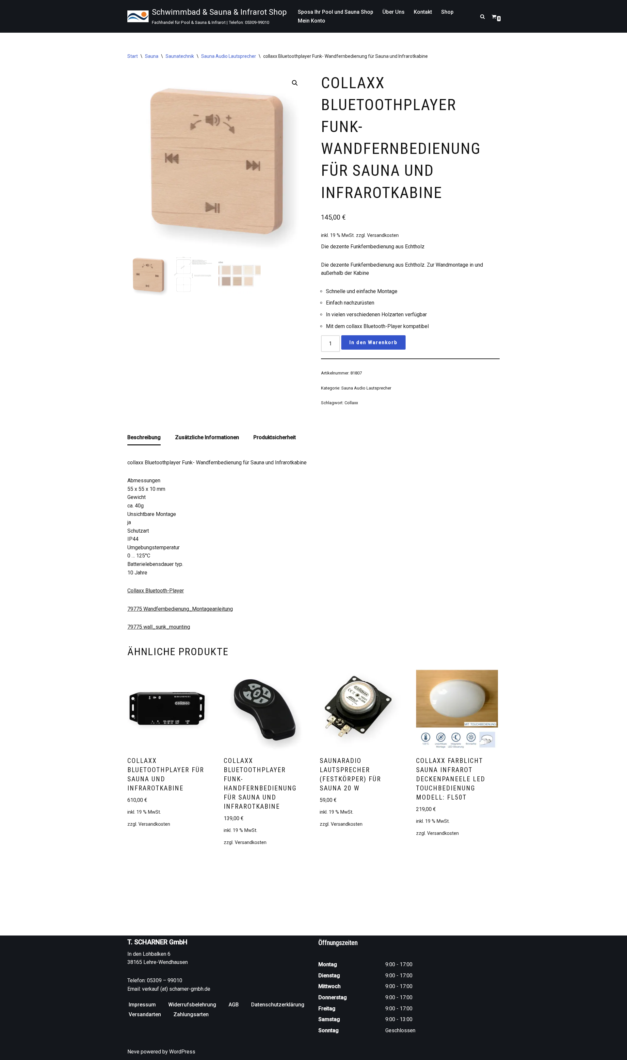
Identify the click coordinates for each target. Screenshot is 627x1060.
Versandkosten (383, 235)
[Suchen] (482, 16)
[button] (295, 83)
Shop (447, 12)
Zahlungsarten (191, 1014)
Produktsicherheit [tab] (274, 437)
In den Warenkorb (373, 342)
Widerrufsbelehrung (192, 1005)
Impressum (142, 1005)
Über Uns (393, 12)
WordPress (182, 1052)
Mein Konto (311, 21)
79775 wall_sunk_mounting (158, 627)
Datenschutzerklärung (277, 1005)
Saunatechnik (180, 56)
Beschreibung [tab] (144, 437)
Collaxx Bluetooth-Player (155, 591)
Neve (133, 1052)
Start (132, 56)
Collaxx (351, 402)
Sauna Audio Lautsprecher (228, 56)
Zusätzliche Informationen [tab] (207, 437)
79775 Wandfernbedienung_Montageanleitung (180, 609)
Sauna (151, 56)
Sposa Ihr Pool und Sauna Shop (335, 12)
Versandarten (145, 1014)
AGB (234, 1005)
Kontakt (423, 12)
